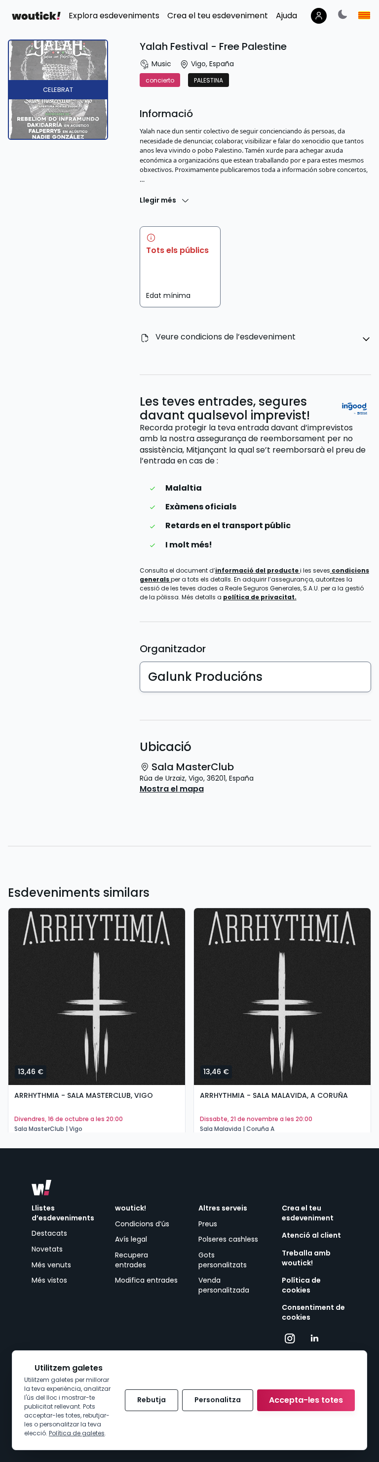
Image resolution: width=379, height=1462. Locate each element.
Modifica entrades (146, 1280)
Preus (207, 1224)
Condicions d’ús (142, 1224)
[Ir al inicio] (41, 1188)
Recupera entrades (131, 1260)
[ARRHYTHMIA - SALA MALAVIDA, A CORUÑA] (282, 996)
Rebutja (151, 1400)
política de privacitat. (260, 597)
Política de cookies (301, 1285)
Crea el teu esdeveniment (308, 1213)
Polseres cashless (228, 1239)
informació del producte (257, 570)
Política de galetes (77, 1433)
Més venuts (51, 1265)
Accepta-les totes (306, 1400)
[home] (36, 16)
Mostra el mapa (172, 789)
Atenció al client (311, 1235)
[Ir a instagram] (290, 1338)
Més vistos (49, 1280)
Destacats (49, 1233)
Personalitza (217, 1400)
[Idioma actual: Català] (364, 15)
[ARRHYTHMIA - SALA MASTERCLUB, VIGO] (96, 996)
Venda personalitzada (223, 1285)
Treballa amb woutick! (306, 1258)
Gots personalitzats (222, 1260)
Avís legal (131, 1239)
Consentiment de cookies (313, 1312)
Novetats (47, 1249)
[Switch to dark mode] (342, 14)
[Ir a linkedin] (314, 1338)
